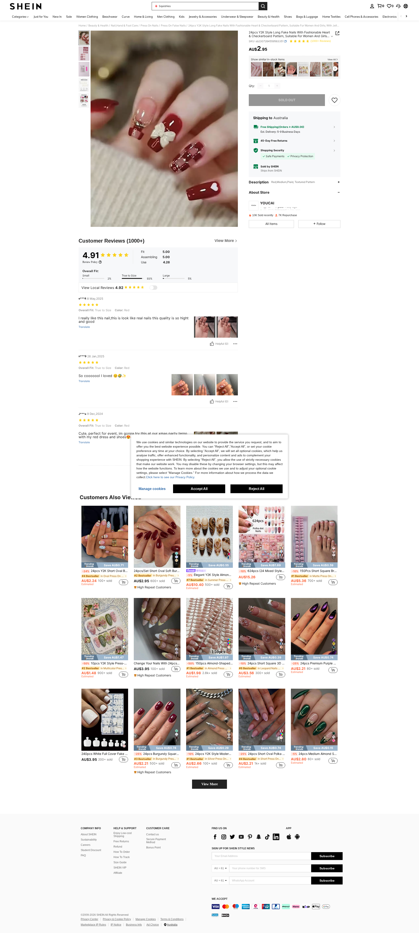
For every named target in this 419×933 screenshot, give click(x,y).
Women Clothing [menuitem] (87, 16)
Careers (85, 844)
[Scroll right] (406, 16)
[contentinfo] (277, 906)
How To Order (121, 851)
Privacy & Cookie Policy (117, 919)
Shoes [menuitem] (288, 16)
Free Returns (121, 841)
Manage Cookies (146, 919)
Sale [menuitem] (69, 16)
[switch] (153, 287)
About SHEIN (88, 834)
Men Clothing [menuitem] (166, 16)
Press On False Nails (173, 25)
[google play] (297, 838)
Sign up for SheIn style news (233, 848)
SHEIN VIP (119, 867)
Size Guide (120, 862)
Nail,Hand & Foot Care (124, 25)
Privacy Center (89, 919)
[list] (247, 837)
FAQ (83, 855)
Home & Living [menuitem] (143, 16)
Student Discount (91, 850)
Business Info (134, 924)
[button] (398, 6)
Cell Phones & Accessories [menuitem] (361, 16)
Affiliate (117, 872)
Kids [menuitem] (181, 16)
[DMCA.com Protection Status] (225, 915)
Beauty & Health (98, 25)
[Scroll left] (401, 16)
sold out (286, 100)
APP (288, 828)
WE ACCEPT (219, 899)
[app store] (289, 838)
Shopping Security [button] (272, 150)
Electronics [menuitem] (390, 16)
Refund (117, 846)
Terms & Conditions (172, 919)
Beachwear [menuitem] (109, 16)
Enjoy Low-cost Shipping (122, 835)
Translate (84, 326)
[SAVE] (334, 100)
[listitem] (256, 69)
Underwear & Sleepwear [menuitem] (237, 16)
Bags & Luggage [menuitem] (307, 16)
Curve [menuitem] (126, 16)
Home (82, 25)
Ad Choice (152, 924)
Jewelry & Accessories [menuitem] (203, 16)
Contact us (152, 834)
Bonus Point (153, 847)
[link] (380, 6)
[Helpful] (212, 343)
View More (209, 784)
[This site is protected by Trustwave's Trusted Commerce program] (215, 915)
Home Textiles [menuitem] (331, 16)
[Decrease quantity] (260, 85)
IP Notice (116, 924)
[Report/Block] (235, 343)
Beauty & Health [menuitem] (269, 16)
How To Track (121, 857)
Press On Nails (149, 25)
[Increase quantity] (277, 85)
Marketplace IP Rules (93, 924)
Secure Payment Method (156, 841)
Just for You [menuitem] (41, 16)
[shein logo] (25, 6)
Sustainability (89, 839)
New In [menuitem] (57, 16)
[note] (104, 565)
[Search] (263, 6)
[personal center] (372, 6)
